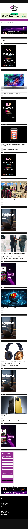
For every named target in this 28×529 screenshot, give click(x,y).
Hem (1, 22)
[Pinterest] (12, 520)
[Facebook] (10, 2)
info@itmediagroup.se (5, 504)
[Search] (26, 20)
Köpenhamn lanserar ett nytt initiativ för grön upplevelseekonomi (11, 365)
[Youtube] (15, 520)
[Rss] (17, 2)
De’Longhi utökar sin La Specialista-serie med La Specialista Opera (11, 420)
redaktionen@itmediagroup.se (5, 512)
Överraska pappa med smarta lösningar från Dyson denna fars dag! (14, 361)
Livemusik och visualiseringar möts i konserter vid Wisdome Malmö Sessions (13, 363)
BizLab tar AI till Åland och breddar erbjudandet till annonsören (11, 149)
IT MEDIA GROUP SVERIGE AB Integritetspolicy (6, 516)
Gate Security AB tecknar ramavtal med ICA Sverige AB (10, 202)
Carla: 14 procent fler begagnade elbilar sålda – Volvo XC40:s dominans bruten (13, 258)
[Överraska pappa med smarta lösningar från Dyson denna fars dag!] (14, 351)
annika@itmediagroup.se (6, 510)
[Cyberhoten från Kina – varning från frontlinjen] (14, 298)
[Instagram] (11, 2)
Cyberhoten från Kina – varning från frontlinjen (11, 307)
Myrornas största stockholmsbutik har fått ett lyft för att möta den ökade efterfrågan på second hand (14, 199)
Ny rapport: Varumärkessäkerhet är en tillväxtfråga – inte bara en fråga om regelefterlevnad (14, 147)
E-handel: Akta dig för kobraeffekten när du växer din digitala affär (11, 256)
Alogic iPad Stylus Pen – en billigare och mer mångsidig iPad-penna (11, 93)
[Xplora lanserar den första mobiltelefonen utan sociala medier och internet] (14, 134)
